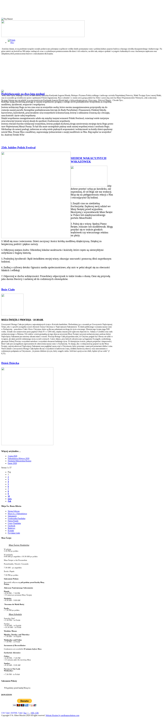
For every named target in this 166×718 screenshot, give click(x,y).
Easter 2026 (12, 463)
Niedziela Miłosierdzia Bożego (19, 461)
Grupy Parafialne (14, 523)
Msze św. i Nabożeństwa (17, 513)
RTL (33, 713)
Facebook (11, 526)
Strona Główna (13, 511)
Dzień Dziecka (10, 363)
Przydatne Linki (14, 533)
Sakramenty (12, 516)
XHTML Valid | (17, 713)
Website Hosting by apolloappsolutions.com (62, 715)
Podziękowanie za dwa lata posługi (23, 93)
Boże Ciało (8, 289)
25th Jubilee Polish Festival (18, 147)
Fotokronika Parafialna (16, 518)
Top (25, 713)
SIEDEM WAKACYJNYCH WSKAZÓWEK (88, 160)
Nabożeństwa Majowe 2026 (18, 458)
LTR (37, 713)
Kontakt (11, 530)
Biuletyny (11, 528)
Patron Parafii (13, 521)
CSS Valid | (6, 713)
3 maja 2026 (12, 456)
